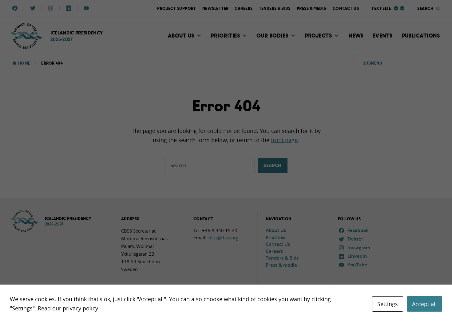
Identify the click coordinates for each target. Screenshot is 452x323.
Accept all (424, 304)
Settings (387, 304)
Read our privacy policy (68, 308)
